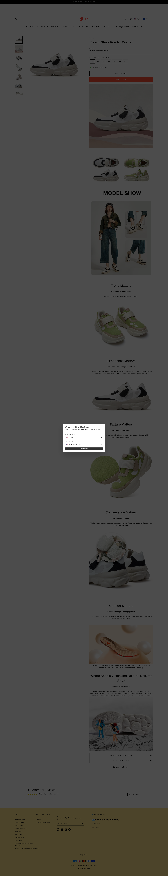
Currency (70, 441)
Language (70, 434)
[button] (84, 437)
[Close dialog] (104, 425)
